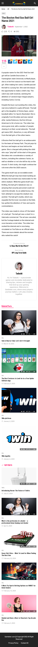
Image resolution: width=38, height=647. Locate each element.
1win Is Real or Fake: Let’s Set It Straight (16, 341)
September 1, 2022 (21, 27)
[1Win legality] (19, 438)
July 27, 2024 (8, 493)
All (4, 13)
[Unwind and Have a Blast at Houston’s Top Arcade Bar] (19, 603)
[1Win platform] (19, 400)
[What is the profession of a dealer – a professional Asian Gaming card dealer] (19, 506)
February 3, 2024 (9, 623)
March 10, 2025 (9, 344)
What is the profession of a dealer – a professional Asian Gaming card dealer (15, 522)
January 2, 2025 (9, 421)
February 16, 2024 (10, 591)
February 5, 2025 (9, 383)
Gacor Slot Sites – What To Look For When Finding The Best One (19, 554)
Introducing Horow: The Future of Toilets (16, 490)
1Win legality (6, 456)
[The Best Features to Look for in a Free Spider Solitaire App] (19, 360)
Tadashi (10, 27)
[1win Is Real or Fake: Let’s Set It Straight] (19, 322)
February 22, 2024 (10, 558)
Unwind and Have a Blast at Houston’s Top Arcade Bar (19, 619)
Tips (3, 487)
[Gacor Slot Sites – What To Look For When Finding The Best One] (19, 539)
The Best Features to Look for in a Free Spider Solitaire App (18, 379)
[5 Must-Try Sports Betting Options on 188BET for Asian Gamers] (19, 571)
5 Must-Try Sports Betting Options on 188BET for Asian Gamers (19, 586)
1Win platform (6, 418)
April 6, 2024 (8, 526)
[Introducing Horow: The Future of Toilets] (19, 476)
